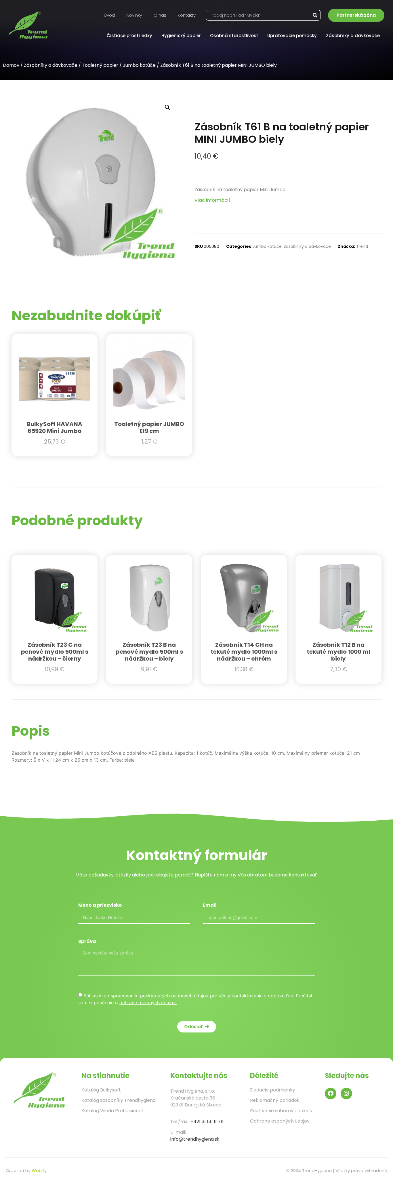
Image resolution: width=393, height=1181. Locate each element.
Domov (11, 65)
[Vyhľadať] (315, 15)
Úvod (109, 15)
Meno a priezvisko (100, 905)
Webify (39, 1170)
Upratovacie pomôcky (292, 36)
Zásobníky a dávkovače (353, 36)
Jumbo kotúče (139, 65)
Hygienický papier (181, 36)
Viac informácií (212, 200)
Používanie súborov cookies (281, 1110)
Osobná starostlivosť (234, 36)
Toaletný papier (100, 65)
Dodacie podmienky (272, 1090)
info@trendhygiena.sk (195, 1139)
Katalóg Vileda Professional (112, 1110)
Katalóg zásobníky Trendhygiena (118, 1100)
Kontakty (187, 15)
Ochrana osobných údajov (280, 1121)
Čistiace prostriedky (129, 36)
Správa (87, 942)
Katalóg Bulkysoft (101, 1090)
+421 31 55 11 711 (207, 1121)
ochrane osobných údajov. (148, 1002)
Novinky (134, 15)
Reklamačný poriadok (274, 1100)
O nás (160, 15)
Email (210, 905)
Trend (362, 246)
